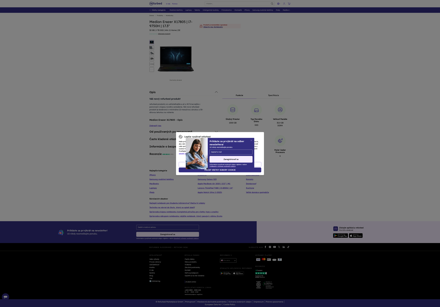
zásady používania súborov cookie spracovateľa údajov (201, 154)
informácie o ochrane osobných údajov (207, 151)
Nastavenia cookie (228, 149)
